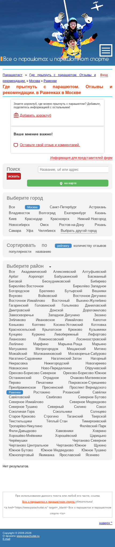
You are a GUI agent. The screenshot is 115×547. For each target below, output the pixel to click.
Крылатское (52, 330)
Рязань (100, 225)
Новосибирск (19, 225)
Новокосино (18, 368)
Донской (56, 310)
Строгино (51, 416)
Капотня (99, 320)
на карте (69, 183)
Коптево (38, 325)
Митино (100, 349)
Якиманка (46, 455)
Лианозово (17, 339)
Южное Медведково (57, 450)
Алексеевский (64, 272)
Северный (56, 407)
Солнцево (98, 412)
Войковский (47, 296)
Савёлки (99, 392)
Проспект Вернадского (88, 387)
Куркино (38, 334)
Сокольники (62, 412)
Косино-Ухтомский (68, 325)
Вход (104, 75)
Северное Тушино (23, 407)
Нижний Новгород (92, 219)
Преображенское (22, 387)
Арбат (13, 276)
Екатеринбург (75, 213)
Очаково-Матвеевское (88, 378)
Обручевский (95, 368)
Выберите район (25, 266)
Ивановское (45, 320)
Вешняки (99, 291)
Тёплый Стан (56, 421)
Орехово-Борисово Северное (32, 373)
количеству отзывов (90, 246)
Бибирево (98, 281)
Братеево (47, 291)
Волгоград (47, 213)
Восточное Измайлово (27, 301)
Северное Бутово (92, 397)
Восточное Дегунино (89, 296)
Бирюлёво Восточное (26, 286)
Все (12, 207)
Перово (15, 383)
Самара (15, 231)
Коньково (16, 325)
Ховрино (99, 431)
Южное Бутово (21, 450)
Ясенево (92, 455)
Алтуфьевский (94, 272)
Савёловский (19, 397)
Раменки (50, 81)
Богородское (19, 291)
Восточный (61, 301)
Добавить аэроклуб (35, 115)
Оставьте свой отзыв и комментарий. (50, 145)
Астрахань (97, 207)
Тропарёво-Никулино (25, 426)
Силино (80, 407)
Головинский (45, 305)
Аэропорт (36, 276)
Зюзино (100, 315)
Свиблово (54, 397)
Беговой (15, 281)
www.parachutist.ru (28, 535)
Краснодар (33, 219)
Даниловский (95, 305)
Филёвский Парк (93, 426)
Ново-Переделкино (56, 368)
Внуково (15, 296)
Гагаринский (18, 305)
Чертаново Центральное (28, 445)
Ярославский (69, 455)
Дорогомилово (94, 310)
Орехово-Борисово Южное (84, 373)
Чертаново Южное (71, 445)
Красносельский (22, 330)
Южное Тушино (94, 450)
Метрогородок (47, 349)
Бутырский (73, 291)
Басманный (97, 276)
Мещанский (76, 349)
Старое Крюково (22, 416)
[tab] (25, 267)
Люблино (16, 344)
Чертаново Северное (89, 440)
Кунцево (15, 334)
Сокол (101, 407)
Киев (13, 219)
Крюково (75, 330)
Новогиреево (96, 363)
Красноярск (60, 219)
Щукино (100, 445)
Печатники (44, 383)
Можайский (18, 354)
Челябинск (47, 231)
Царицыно (98, 436)
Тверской (98, 416)
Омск (44, 225)
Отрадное (51, 378)
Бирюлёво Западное (89, 286)
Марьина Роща (70, 344)
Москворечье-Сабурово (87, 354)
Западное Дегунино (64, 315)
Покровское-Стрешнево (87, 383)
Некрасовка (18, 363)
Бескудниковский (56, 281)
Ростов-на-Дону (71, 225)
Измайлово (74, 320)
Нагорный (98, 358)
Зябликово (17, 320)
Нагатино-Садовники (25, 358)
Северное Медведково (88, 402)
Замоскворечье (21, 315)
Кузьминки (97, 330)
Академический (34, 272)
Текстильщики (20, 421)
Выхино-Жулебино (91, 301)
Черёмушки (18, 440)
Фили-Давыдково (22, 431)
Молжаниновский (48, 354)
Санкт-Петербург (63, 207)
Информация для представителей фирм (81, 158)
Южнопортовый (21, 455)
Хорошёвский (66, 436)
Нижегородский (56, 363)
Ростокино (41, 392)
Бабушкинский (66, 276)
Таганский (75, 416)
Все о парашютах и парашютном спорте (48, 501)
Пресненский (52, 387)
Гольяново (70, 305)
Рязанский (71, 392)
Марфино (40, 344)
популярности (20, 252)
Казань (100, 213)
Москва (34, 81)
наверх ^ (105, 523)
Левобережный (66, 334)
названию (43, 252)
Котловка (98, 325)
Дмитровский (19, 310)
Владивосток (19, 213)
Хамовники (64, 431)
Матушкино (18, 349)
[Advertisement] (59, 478)
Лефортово (97, 334)
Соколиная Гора (21, 412)
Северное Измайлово (26, 402)
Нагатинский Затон (66, 358)
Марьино (99, 344)
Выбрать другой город (79, 231)
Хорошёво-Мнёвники (25, 436)
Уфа (29, 231)
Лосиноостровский (91, 339)
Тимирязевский (94, 421)
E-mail (6, 538)
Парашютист (12, 75)
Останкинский (20, 378)
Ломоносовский (51, 339)
